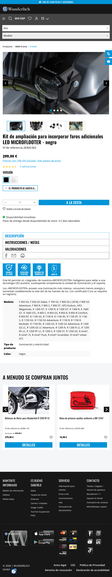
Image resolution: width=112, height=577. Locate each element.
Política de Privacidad (92, 565)
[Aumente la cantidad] (35, 202)
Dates (33, 490)
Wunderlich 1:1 (94, 494)
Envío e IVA (64, 494)
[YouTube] (90, 542)
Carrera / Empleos (39, 503)
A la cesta (74, 202)
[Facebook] (90, 534)
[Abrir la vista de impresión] (22, 256)
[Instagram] (98, 534)
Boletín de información (13, 490)
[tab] (56, 236)
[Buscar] (10, 18)
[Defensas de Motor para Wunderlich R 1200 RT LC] (28, 400)
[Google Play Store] (42, 542)
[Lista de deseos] (29, 18)
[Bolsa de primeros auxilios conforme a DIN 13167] (83, 400)
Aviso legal (60, 565)
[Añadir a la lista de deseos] (51, 437)
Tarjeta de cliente (39, 495)
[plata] (14, 179)
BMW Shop (20, 18)
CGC (73, 565)
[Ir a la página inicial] (16, 8)
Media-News (8, 499)
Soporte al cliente (95, 498)
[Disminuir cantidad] (5, 202)
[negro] (6, 179)
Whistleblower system (97, 506)
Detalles (28, 444)
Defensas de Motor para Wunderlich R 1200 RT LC (27, 418)
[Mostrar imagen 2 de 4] (54, 110)
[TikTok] (90, 550)
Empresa (35, 499)
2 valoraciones (28, 166)
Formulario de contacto (97, 502)
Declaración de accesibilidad (92, 570)
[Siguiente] (106, 83)
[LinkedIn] (98, 542)
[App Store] (42, 534)
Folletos (6, 495)
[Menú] (4, 18)
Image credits (37, 507)
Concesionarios (66, 498)
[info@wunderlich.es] (108, 61)
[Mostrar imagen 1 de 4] (51, 110)
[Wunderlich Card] (15, 538)
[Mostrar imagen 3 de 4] (57, 110)
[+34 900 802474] (108, 53)
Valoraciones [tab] (15, 249)
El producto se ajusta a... (22, 188)
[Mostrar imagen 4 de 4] (61, 110)
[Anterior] (5, 83)
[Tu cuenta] (36, 18)
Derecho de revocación (58, 570)
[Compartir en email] (14, 256)
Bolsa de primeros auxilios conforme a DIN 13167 (81, 418)
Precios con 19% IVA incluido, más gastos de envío (32, 160)
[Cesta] (109, 18)
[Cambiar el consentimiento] (14, 571)
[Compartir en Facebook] (6, 256)
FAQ (60, 502)
